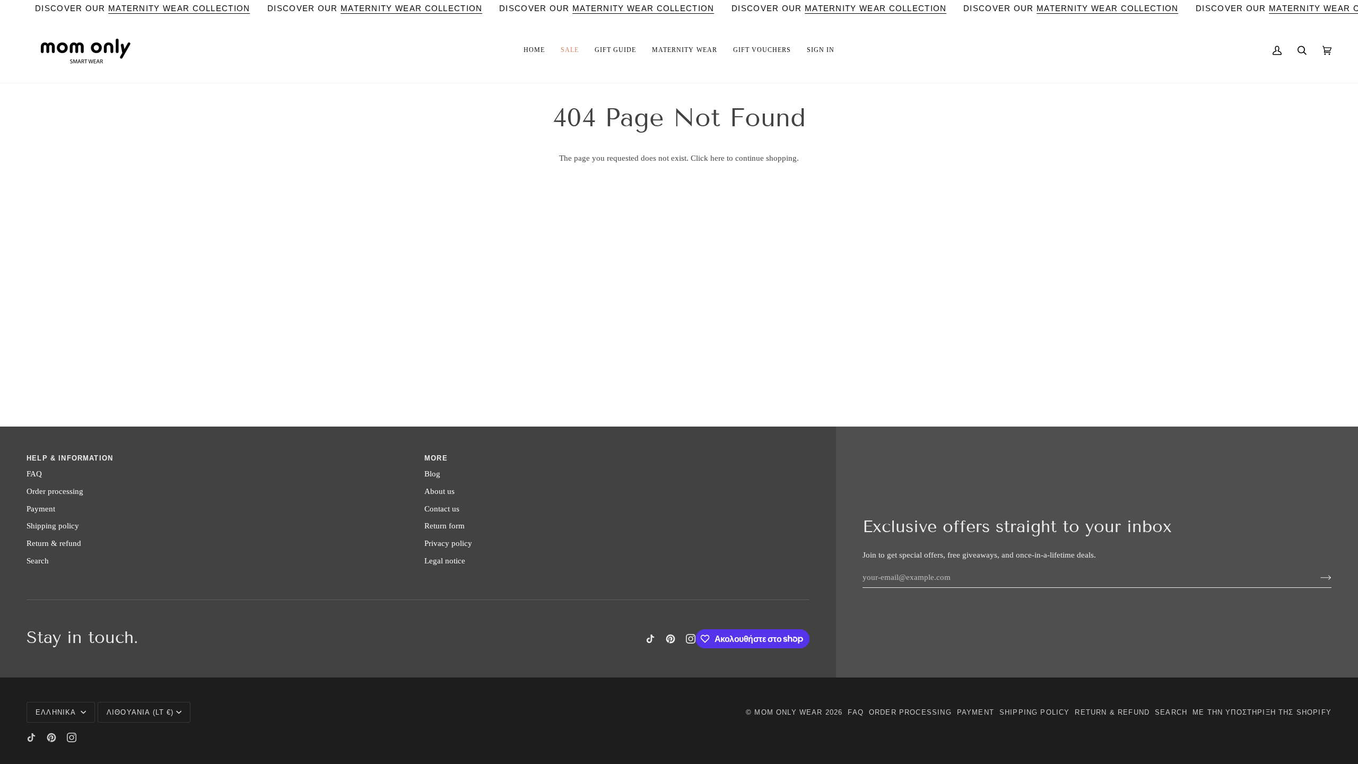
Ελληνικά (57, 712)
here (717, 158)
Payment (41, 509)
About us (439, 491)
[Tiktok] (650, 639)
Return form (444, 526)
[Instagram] (690, 639)
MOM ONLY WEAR (788, 712)
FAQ (34, 474)
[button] (534, 50)
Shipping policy (53, 526)
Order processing (55, 491)
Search (38, 561)
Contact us (441, 509)
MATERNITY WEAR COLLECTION (179, 8)
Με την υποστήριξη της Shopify (1261, 712)
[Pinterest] (670, 639)
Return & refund (54, 543)
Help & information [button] (70, 458)
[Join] (1317, 577)
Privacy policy (448, 543)
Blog (432, 474)
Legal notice (444, 561)
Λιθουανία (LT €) (140, 712)
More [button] (436, 458)
